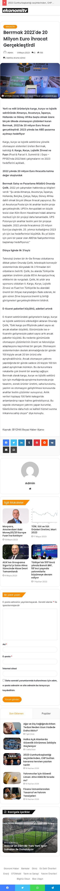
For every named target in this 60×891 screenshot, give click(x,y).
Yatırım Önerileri (49, 873)
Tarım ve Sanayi (31, 873)
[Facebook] (6, 442)
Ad (5, 644)
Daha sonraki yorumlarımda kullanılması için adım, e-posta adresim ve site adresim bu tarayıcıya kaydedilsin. (30, 685)
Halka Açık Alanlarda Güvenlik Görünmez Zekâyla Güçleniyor (39, 743)
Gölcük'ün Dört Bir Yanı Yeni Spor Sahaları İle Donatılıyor (25, 847)
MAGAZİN (10, 26)
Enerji (6, 873)
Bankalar (25, 868)
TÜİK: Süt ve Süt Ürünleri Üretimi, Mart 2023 (43, 529)
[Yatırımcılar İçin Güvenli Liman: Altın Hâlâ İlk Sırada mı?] (12, 778)
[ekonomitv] (15, 10)
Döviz (34, 868)
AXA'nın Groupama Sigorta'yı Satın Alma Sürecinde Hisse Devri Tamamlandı (15, 567)
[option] (30, 835)
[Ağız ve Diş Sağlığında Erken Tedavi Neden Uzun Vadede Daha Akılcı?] (12, 728)
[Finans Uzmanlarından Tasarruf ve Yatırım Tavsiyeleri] (12, 793)
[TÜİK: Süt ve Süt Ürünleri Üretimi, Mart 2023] (44, 515)
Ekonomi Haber (11, 868)
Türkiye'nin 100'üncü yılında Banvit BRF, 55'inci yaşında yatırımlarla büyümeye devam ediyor (43, 570)
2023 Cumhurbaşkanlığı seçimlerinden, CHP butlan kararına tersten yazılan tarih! (38, 760)
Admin (10, 52)
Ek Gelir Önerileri (48, 868)
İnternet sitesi (10, 668)
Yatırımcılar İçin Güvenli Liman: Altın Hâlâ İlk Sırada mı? (38, 777)
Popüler (46, 713)
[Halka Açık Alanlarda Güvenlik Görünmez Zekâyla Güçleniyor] (12, 744)
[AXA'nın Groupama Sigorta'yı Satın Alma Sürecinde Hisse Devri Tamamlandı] (16, 551)
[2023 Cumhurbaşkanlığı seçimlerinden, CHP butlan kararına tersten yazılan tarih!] (12, 759)
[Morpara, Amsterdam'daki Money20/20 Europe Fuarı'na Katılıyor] (16, 515)
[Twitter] (14, 442)
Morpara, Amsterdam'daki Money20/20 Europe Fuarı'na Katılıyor (14, 531)
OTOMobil (16, 873)
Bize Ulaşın (37, 878)
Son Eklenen (16, 713)
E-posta (7, 656)
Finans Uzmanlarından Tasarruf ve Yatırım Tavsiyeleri (36, 792)
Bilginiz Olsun (23, 878)
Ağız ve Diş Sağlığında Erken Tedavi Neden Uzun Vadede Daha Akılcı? (39, 727)
